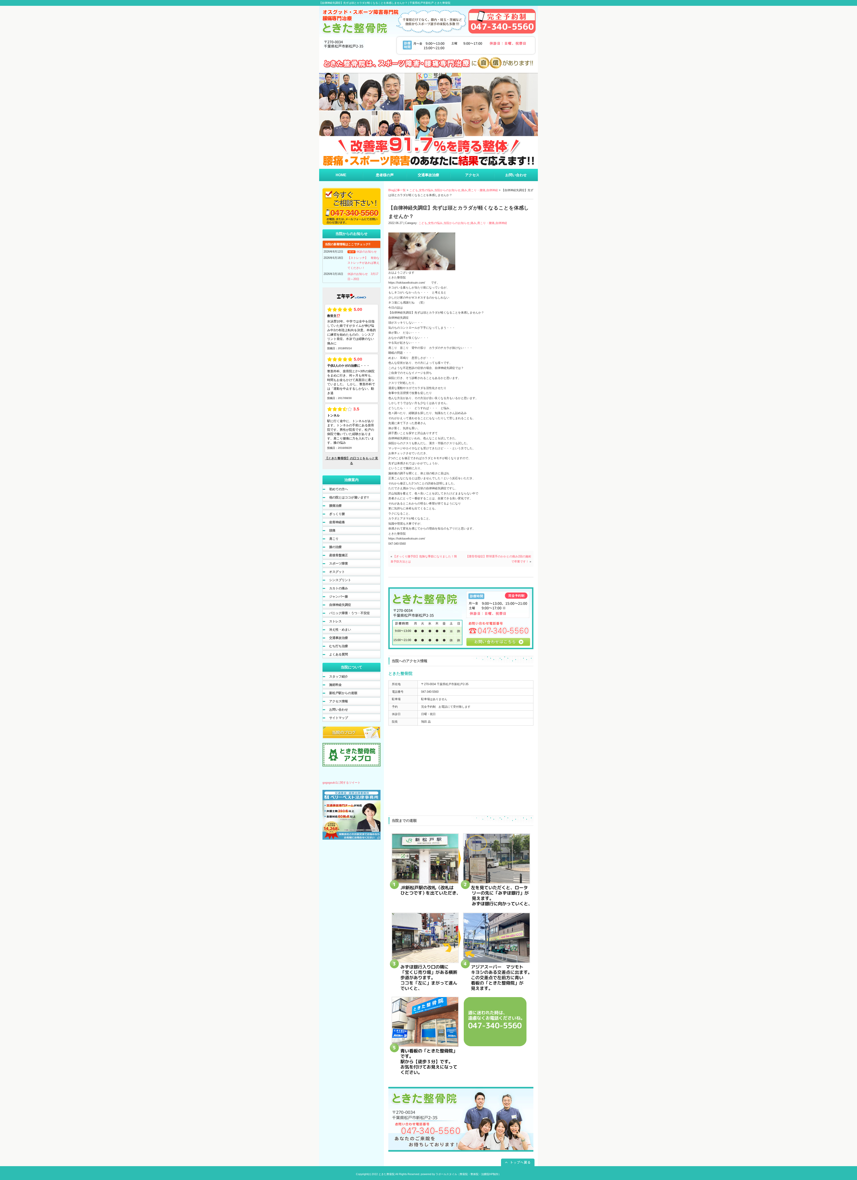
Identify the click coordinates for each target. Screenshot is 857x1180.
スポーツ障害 (338, 563)
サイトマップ (338, 718)
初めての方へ (338, 489)
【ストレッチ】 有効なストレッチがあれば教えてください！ (363, 263)
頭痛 (332, 530)
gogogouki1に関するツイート (341, 782)
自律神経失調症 (340, 605)
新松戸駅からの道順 (343, 693)
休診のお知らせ (366, 251)
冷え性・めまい (340, 629)
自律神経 (492, 190)
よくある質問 (338, 654)
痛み (464, 190)
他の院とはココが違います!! (349, 497)
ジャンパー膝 (338, 596)
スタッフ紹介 (338, 676)
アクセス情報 (338, 701)
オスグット (337, 571)
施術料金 (335, 684)
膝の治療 (335, 547)
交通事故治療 (338, 638)
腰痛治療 (335, 505)
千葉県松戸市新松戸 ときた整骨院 (430, 2)
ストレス (335, 621)
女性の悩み (426, 190)
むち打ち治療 (338, 646)
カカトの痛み (338, 588)
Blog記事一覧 (397, 190)
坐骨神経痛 (337, 522)
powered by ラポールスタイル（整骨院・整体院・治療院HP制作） (461, 1174)
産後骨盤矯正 (338, 555)
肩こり (334, 538)
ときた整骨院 (387, 1174)
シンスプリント (340, 580)
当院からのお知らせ (447, 190)
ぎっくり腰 (337, 514)
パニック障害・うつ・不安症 (349, 613)
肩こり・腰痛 (476, 190)
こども (413, 190)
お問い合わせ (338, 709)
